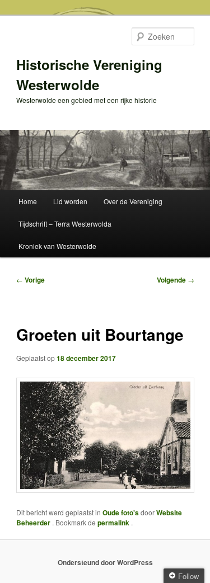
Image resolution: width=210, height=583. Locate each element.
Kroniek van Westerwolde (57, 246)
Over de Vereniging (133, 201)
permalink (114, 523)
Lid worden (70, 201)
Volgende (175, 280)
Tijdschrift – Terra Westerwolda (64, 223)
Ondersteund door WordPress (105, 562)
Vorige (30, 280)
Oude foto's (120, 512)
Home (27, 201)
